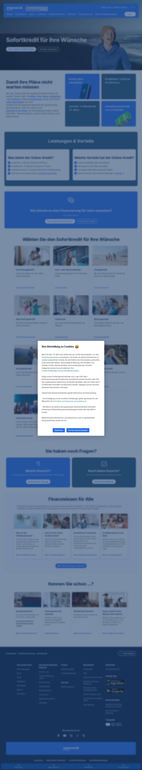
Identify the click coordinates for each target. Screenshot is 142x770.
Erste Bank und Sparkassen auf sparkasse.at (69, 401)
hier (65, 420)
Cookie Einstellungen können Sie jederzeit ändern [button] (60, 371)
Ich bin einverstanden (77, 430)
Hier (71, 357)
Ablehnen (59, 430)
